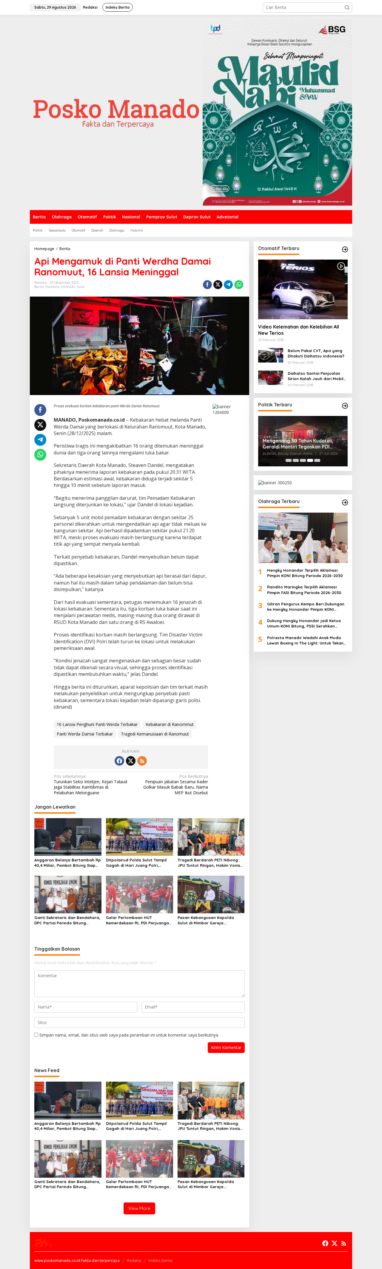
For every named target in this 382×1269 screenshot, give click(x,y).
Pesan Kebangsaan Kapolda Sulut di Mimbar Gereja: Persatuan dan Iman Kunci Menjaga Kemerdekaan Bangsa (209, 920)
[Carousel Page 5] (317, 460)
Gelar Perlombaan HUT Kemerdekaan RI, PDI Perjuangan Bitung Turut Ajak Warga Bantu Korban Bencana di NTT (138, 920)
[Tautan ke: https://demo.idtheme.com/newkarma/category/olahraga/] (345, 502)
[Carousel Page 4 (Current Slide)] (310, 460)
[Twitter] (130, 761)
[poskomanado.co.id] (116, 112)
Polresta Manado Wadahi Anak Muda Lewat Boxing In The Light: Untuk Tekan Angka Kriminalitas (305, 640)
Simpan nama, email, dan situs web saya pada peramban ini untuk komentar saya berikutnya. (129, 1035)
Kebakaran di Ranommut (170, 724)
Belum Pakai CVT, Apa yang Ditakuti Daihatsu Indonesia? (316, 353)
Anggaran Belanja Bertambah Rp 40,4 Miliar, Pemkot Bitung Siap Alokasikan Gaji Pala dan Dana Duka (67, 863)
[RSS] (142, 761)
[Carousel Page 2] (296, 460)
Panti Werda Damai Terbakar (85, 734)
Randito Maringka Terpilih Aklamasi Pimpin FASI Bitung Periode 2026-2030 (304, 590)
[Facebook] (119, 761)
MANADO (68, 287)
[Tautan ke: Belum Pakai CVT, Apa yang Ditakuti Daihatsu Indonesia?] (270, 354)
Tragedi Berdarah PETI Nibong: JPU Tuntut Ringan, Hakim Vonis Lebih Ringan (209, 863)
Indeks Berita (160, 1260)
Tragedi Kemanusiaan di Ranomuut (155, 734)
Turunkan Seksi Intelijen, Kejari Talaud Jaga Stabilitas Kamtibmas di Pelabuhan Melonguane (90, 784)
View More (139, 1208)
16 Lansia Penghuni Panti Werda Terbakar (97, 724)
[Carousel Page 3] (303, 460)
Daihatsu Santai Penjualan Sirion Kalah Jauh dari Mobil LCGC (316, 376)
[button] (347, 7)
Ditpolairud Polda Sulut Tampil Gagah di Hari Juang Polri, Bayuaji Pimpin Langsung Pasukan (136, 863)
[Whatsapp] (238, 284)
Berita (39, 287)
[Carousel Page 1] (289, 460)
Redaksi (134, 1260)
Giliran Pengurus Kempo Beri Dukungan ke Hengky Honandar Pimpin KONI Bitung (305, 607)
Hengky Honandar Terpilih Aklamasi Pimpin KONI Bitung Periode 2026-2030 (305, 573)
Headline (52, 287)
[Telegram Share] (228, 284)
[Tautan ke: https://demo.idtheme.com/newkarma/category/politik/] (345, 405)
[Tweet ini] (217, 284)
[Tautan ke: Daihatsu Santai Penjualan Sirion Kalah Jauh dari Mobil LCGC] (270, 377)
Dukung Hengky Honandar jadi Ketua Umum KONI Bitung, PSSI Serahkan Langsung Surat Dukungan (304, 623)
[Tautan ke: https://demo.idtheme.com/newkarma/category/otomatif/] (345, 249)
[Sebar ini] (207, 284)
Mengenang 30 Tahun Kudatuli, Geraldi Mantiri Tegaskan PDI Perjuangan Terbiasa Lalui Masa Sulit (299, 444)
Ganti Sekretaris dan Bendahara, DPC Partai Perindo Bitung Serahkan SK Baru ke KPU (67, 920)
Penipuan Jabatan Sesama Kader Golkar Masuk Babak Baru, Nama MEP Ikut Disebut (175, 784)
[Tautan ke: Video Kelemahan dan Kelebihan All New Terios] (303, 289)
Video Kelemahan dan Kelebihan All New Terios (298, 330)
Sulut (80, 287)
